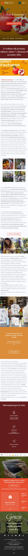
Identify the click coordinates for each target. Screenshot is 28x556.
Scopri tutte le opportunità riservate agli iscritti (14, 489)
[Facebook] (5, 535)
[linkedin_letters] (19, 535)
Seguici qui (14, 446)
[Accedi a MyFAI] (23, 3)
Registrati (14, 474)
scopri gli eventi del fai (14, 23)
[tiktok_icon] (23, 535)
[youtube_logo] (16, 535)
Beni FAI (12, 38)
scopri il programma (14, 234)
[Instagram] (12, 535)
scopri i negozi (14, 352)
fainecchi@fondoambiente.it (14, 433)
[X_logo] (8, 535)
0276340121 (14, 432)
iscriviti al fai (14, 485)
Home (3, 38)
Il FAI (8, 38)
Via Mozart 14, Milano (14, 418)
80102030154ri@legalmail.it (14, 544)
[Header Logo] (8, 2)
